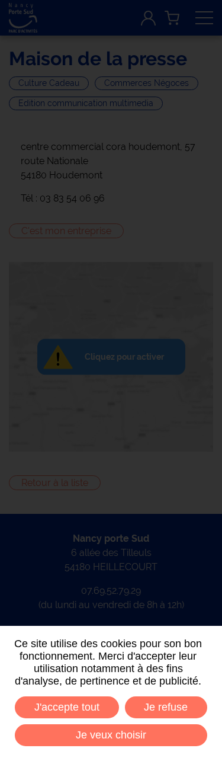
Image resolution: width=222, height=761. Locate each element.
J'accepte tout (66, 707)
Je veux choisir (111, 735)
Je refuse (166, 707)
